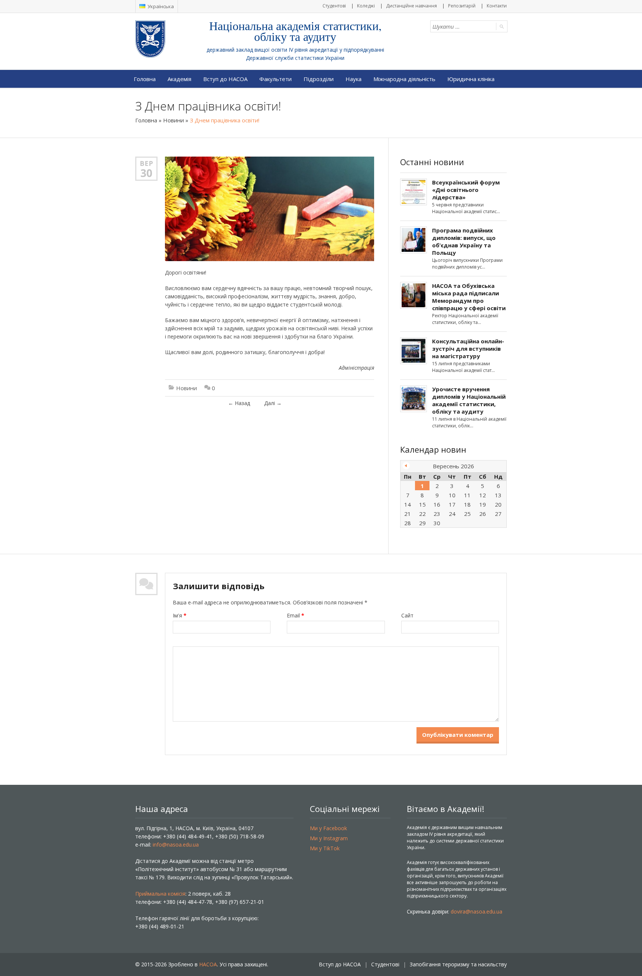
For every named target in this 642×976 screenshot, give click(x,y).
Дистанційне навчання (411, 6)
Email (295, 615)
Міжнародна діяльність (404, 79)
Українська (160, 6)
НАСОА (208, 964)
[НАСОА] (165, 39)
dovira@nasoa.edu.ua (476, 911)
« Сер (406, 465)
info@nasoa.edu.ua (176, 844)
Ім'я (180, 615)
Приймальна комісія (160, 893)
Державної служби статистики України (295, 57)
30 (146, 173)
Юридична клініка (471, 79)
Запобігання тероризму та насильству (458, 964)
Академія (179, 79)
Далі (273, 403)
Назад (239, 403)
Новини (173, 120)
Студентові (334, 6)
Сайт (407, 615)
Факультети (275, 79)
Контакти (497, 6)
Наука (353, 79)
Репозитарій (462, 6)
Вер (146, 163)
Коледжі (366, 6)
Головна (145, 79)
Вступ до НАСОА (225, 79)
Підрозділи (319, 79)
